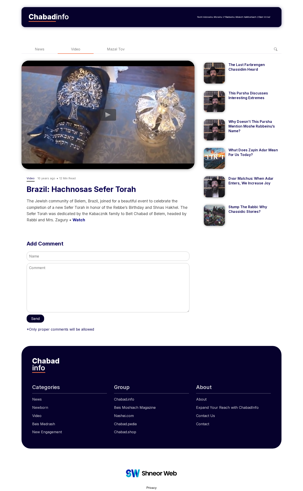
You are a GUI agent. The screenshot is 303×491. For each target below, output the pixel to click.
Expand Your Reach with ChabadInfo (227, 407)
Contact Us (205, 415)
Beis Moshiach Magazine (135, 407)
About (201, 399)
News (39, 49)
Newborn (40, 407)
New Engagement (47, 432)
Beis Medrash (43, 424)
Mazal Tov (116, 49)
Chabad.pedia (125, 424)
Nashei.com (124, 415)
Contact (202, 424)
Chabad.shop (125, 432)
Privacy (151, 487)
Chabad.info (124, 399)
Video (75, 49)
